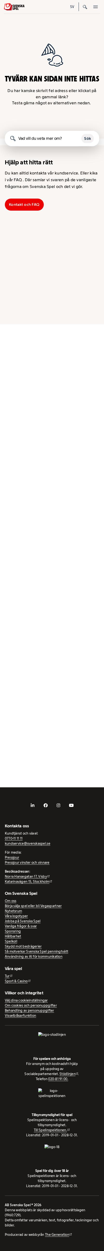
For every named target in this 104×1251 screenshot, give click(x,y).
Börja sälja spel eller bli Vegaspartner (33, 906)
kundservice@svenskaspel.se (27, 843)
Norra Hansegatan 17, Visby (26, 876)
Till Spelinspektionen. (50, 1130)
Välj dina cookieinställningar (26, 1000)
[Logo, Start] (14, 7)
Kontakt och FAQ (24, 204)
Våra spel (81, 310)
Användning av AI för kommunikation (33, 956)
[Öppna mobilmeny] (95, 6)
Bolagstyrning (81, 275)
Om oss (10, 901)
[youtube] (71, 805)
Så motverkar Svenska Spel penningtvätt (36, 951)
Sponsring (13, 931)
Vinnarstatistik (23, 310)
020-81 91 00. (58, 1079)
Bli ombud (22, 239)
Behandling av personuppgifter (29, 1010)
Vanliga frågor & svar (21, 926)
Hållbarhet (82, 239)
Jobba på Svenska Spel (23, 921)
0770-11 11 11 (14, 838)
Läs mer (12, 454)
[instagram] (58, 805)
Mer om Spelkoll (20, 691)
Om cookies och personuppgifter (31, 1005)
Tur (7, 976)
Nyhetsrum (13, 911)
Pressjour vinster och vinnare (27, 862)
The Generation (57, 1234)
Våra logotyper (16, 916)
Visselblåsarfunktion (20, 1015)
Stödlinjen (67, 1074)
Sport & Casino (16, 981)
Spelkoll (22, 275)
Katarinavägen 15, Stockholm (27, 881)
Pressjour (12, 857)
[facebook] (45, 805)
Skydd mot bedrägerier (23, 946)
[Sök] (85, 6)
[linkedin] (32, 805)
